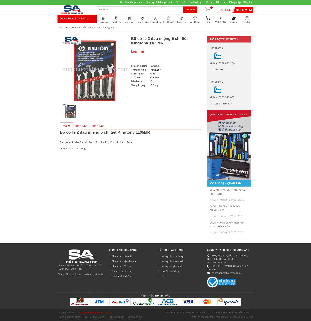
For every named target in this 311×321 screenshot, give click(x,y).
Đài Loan (155, 77)
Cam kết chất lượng (94, 317)
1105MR (155, 66)
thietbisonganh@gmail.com (226, 273)
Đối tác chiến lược (121, 276)
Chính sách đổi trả (121, 266)
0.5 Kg (154, 85)
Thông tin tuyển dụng (69, 317)
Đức (152, 73)
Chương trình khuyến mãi (158, 2)
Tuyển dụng (195, 2)
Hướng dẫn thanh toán (172, 261)
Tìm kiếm (190, 10)
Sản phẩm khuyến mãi (130, 2)
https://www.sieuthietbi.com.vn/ (95, 312)
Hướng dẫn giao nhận (172, 266)
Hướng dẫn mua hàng (172, 256)
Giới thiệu (181, 2)
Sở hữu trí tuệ (135, 317)
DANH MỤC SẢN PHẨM (74, 18)
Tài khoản (221, 2)
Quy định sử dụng (170, 271)
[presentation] (66, 126)
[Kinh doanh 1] (209, 55)
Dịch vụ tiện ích (116, 317)
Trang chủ (63, 27)
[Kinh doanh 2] (209, 89)
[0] (208, 9)
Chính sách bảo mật (122, 256)
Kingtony (155, 69)
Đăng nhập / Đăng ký (240, 2)
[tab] (66, 125)
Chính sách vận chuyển (124, 261)
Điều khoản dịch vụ (122, 271)
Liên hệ (209, 2)
